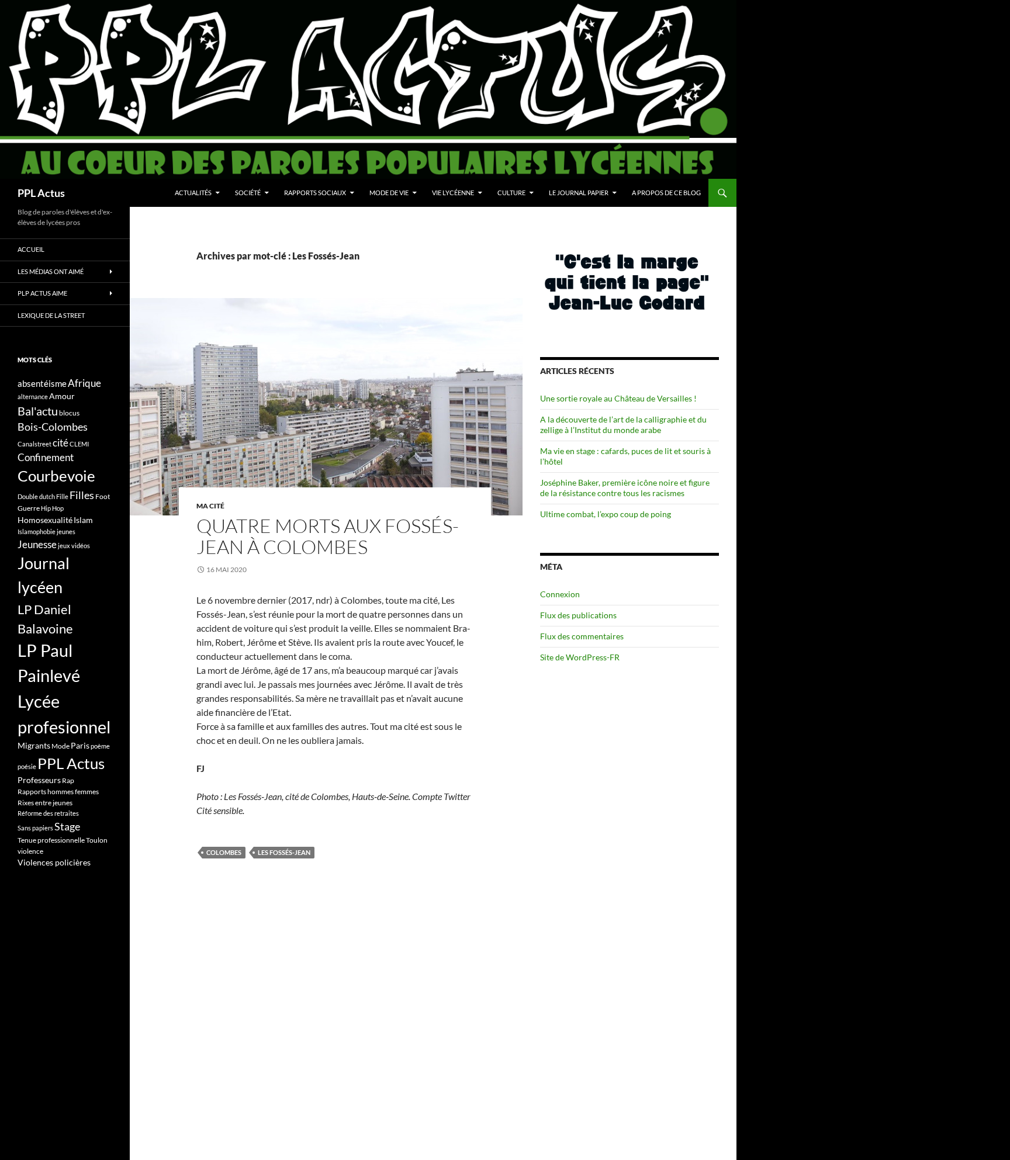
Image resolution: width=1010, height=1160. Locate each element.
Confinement (46, 457)
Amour (62, 396)
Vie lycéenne (453, 192)
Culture (511, 192)
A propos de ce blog (666, 192)
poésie (27, 766)
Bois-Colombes (53, 427)
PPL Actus (41, 192)
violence (30, 851)
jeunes (66, 531)
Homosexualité (45, 520)
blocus (69, 412)
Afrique (84, 383)
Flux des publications (578, 615)
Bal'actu (38, 411)
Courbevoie (56, 475)
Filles (82, 495)
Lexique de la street (51, 315)
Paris (80, 745)
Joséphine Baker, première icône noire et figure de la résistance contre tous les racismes (625, 487)
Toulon (97, 840)
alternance (33, 396)
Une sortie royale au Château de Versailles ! (618, 398)
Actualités (193, 192)
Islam (83, 520)
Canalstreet (34, 444)
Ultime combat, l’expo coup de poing (605, 514)
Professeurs (39, 780)
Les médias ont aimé (51, 271)
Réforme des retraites (48, 813)
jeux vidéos (74, 545)
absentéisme (42, 383)
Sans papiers (35, 828)
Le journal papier (578, 192)
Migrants (34, 745)
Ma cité (210, 505)
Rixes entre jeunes (45, 802)
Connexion (560, 594)
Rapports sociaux (315, 192)
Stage (67, 826)
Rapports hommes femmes (58, 791)
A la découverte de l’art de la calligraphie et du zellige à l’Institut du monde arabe (623, 424)
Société (248, 192)
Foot (102, 496)
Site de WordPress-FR (580, 657)
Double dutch (36, 496)
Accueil (31, 249)
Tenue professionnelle (51, 840)
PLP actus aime (42, 293)
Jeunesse (37, 544)
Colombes (223, 852)
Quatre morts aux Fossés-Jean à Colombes (327, 536)
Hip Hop (52, 508)
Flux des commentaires (582, 636)
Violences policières (54, 862)
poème (100, 746)
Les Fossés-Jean (284, 852)
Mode (60, 746)
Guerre (29, 508)
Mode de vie (389, 192)
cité (60, 443)
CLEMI (79, 444)
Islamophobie (37, 531)
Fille (62, 496)
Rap (68, 780)
